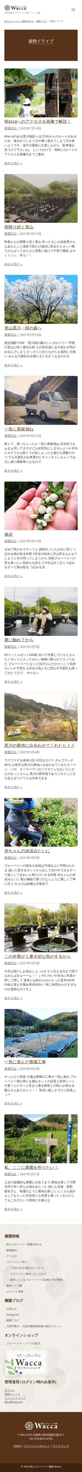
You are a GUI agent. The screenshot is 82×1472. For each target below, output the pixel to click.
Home (17, 1446)
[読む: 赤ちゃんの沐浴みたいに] (41, 822)
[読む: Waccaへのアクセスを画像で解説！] (41, 93)
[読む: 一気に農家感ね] (41, 400)
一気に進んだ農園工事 (25, 1062)
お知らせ (11, 1309)
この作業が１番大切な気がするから (37, 956)
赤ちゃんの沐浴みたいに (27, 851)
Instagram (12, 1314)
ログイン (10, 1390)
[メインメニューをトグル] (73, 9)
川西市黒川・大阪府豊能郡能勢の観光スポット (33, 1326)
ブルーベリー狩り (16, 1262)
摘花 (8, 534)
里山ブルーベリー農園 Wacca (23, 1244)
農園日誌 (10, 128)
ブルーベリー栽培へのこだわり (28, 1274)
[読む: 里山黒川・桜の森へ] (41, 299)
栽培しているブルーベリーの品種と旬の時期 (36, 1280)
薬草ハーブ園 (14, 1285)
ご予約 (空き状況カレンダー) (27, 1268)
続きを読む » (13, 163)
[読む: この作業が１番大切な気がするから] (41, 927)
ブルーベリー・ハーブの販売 (23, 1343)
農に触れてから (18, 640)
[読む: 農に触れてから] (41, 611)
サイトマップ (61, 1446)
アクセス (11, 1256)
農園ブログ (12, 1320)
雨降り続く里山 (18, 227)
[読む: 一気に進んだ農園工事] (41, 1033)
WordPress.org (14, 1402)
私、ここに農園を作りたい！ (31, 1167)
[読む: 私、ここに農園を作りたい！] (41, 1138)
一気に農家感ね (18, 429)
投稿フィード (12, 1394)
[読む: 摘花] (41, 505)
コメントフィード (15, 1398)
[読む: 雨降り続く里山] (41, 198)
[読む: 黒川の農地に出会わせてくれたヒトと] (41, 716)
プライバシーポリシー (37, 1446)
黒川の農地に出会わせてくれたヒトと (39, 745)
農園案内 (11, 1250)
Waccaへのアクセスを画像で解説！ (37, 121)
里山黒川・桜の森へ (23, 328)
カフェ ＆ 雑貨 (14, 1291)
